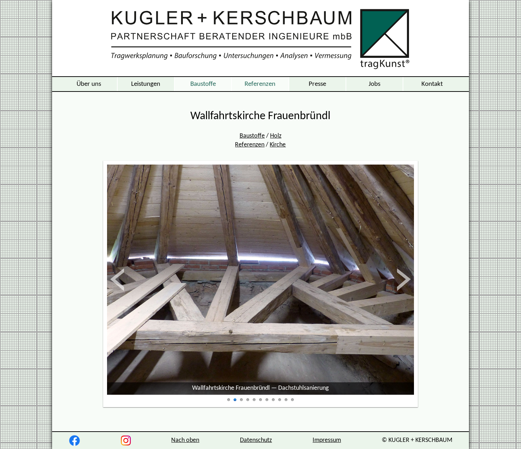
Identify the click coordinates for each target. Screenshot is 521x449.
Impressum (327, 440)
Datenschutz (256, 440)
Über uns (89, 84)
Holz (275, 136)
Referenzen (260, 84)
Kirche (278, 145)
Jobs (374, 84)
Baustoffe (203, 84)
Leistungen (145, 84)
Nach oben (185, 440)
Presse (317, 84)
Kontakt (432, 84)
